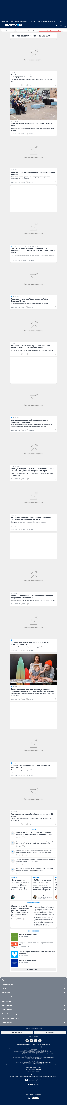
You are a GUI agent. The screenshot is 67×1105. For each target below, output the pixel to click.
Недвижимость (14, 21)
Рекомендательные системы (33, 1071)
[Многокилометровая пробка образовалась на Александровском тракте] (33, 400)
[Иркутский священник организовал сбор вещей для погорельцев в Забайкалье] (33, 576)
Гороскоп (62, 21)
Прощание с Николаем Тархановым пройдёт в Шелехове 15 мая (29, 300)
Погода (40, 21)
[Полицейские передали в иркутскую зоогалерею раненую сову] (33, 746)
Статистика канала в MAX (10, 1018)
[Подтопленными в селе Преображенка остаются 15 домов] (33, 794)
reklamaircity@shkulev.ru (45, 1062)
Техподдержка (7, 1009)
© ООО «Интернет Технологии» (33, 1094)
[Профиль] (65, 25)
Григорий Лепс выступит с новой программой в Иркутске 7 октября (30, 643)
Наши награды (6, 1001)
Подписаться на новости (10, 980)
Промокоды (24, 21)
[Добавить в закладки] (55, 85)
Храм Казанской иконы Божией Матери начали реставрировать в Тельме (30, 76)
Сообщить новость (8, 984)
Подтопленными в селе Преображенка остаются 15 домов (32, 815)
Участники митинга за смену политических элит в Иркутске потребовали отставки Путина (31, 347)
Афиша (56, 21)
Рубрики (4, 988)
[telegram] (27, 1040)
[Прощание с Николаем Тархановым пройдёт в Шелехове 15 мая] (33, 279)
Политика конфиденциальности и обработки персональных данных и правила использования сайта (33, 1076)
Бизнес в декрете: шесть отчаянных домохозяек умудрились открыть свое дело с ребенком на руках (32, 690)
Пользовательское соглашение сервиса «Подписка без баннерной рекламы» (33, 1074)
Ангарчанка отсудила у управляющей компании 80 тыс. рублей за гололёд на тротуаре (31, 518)
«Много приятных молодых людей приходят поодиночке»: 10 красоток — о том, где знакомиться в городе (33, 250)
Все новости (4, 21)
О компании (6, 992)
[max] (35, 1040)
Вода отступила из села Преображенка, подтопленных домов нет (33, 173)
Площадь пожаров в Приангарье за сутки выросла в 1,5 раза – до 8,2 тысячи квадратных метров (32, 470)
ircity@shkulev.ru (40, 1056)
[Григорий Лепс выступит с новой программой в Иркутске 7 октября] (33, 623)
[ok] (40, 1040)
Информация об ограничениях (33, 1067)
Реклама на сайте (7, 997)
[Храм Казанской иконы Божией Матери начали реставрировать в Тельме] (33, 55)
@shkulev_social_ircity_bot (38, 1063)
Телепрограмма (48, 21)
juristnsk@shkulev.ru (49, 1057)
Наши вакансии (7, 1005)
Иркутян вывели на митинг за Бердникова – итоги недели (31, 124)
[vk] (31, 1040)
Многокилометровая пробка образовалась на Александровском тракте (29, 421)
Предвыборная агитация (10, 1014)
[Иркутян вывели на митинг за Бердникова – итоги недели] (33, 104)
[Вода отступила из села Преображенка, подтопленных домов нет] (33, 152)
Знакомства (32, 21)
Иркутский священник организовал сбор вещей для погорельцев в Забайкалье (32, 597)
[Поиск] (57, 25)
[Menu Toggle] (2, 25)
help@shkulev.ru (37, 1058)
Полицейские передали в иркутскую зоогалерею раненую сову (30, 766)
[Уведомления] (61, 25)
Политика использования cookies (33, 1069)
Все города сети (7, 1022)
